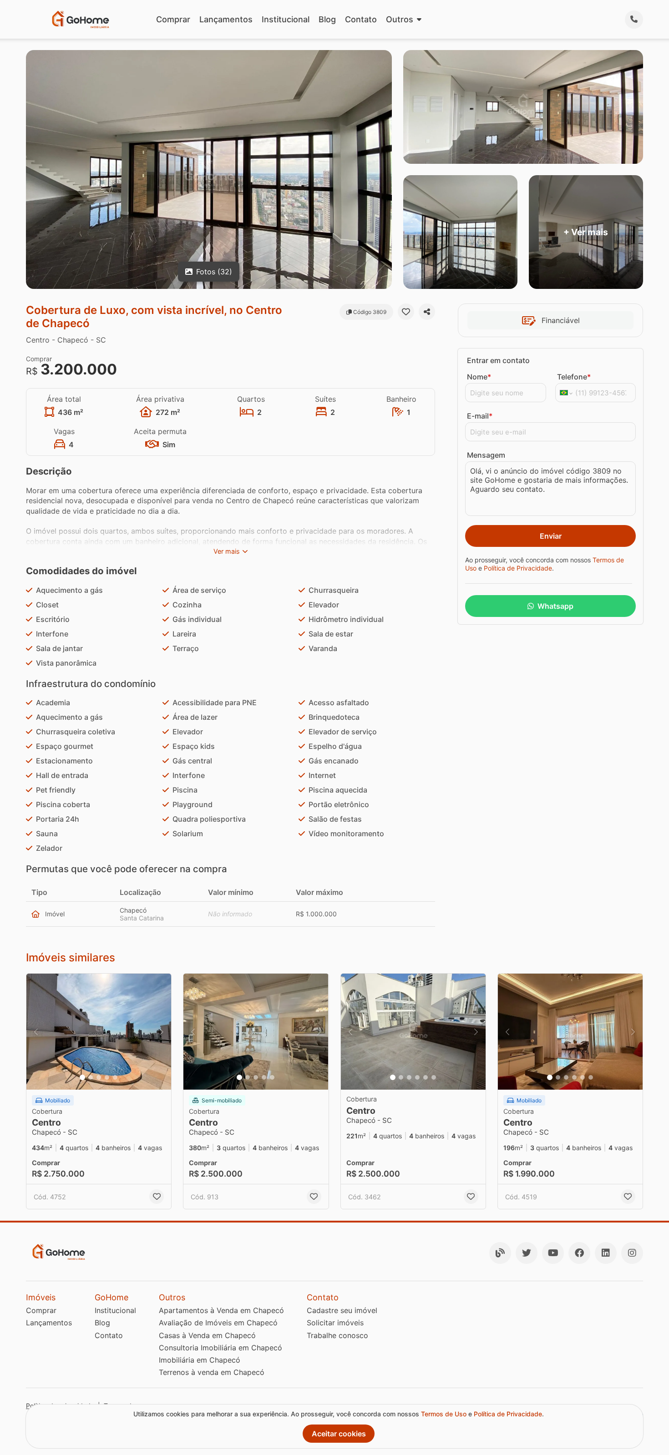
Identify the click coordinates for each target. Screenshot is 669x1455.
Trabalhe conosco (337, 1335)
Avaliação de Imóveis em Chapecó (218, 1322)
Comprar (173, 19)
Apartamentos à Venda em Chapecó (221, 1310)
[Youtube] (553, 1253)
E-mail (479, 415)
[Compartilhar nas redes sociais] (427, 311)
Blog (327, 19)
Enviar (551, 536)
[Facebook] (579, 1253)
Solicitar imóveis (335, 1322)
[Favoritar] (406, 311)
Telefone (574, 376)
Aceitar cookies (339, 1433)
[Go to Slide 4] (107, 1077)
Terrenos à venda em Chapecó (211, 1372)
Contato (361, 19)
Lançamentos (226, 19)
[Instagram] (632, 1253)
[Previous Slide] (36, 1032)
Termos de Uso (443, 1414)
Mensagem (486, 455)
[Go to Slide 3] (98, 1077)
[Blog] (500, 1253)
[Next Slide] (161, 1032)
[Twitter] (526, 1253)
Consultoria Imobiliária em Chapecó (220, 1347)
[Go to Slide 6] (433, 1077)
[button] (98, 1032)
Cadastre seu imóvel (342, 1310)
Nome (479, 376)
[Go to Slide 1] (82, 1077)
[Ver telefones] (634, 19)
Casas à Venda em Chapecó (207, 1335)
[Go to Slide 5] (115, 1077)
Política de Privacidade (518, 568)
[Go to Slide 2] (90, 1077)
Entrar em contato (498, 360)
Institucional (285, 19)
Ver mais (226, 551)
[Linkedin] (606, 1253)
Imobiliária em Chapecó (199, 1359)
